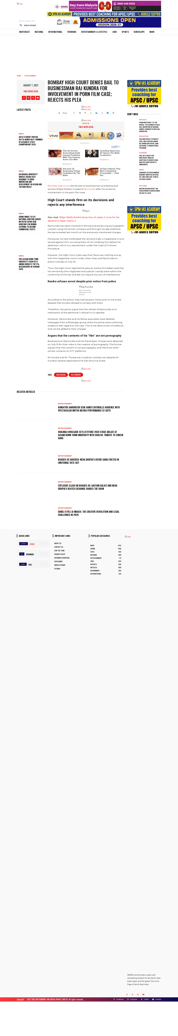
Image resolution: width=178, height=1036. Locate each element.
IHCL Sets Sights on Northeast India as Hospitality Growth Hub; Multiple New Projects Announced (148, 160)
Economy (143, 153)
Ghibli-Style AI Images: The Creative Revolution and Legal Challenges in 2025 (88, 513)
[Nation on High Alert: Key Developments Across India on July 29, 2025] (132, 189)
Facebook (120, 999)
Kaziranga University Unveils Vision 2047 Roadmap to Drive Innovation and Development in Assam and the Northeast (30, 180)
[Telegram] (107, 112)
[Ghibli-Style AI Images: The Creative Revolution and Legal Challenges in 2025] (36, 511)
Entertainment (30, 75)
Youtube (158, 999)
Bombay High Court (59, 186)
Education (143, 136)
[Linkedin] (96, 112)
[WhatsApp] (90, 112)
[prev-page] (128, 200)
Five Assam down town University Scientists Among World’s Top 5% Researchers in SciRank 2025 (29, 264)
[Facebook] (24, 98)
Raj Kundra (89, 189)
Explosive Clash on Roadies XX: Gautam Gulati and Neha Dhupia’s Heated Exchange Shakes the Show (87, 487)
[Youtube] (38, 98)
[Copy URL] (113, 112)
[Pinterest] (85, 112)
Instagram (133, 999)
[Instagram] (29, 98)
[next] (46, 543)
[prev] (42, 543)
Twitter (146, 999)
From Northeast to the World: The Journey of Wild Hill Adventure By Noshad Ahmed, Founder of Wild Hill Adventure (149, 126)
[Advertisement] (89, 53)
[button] (27, 25)
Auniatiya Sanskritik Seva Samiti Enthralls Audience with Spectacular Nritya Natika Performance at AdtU (89, 408)
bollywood (61, 374)
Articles (143, 119)
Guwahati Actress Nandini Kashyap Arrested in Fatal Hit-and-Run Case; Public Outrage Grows (149, 175)
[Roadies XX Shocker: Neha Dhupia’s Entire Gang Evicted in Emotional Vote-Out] (36, 459)
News (21, 134)
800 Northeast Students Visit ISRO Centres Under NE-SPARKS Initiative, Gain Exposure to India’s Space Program (148, 143)
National (143, 186)
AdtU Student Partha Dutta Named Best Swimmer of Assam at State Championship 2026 (31, 141)
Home (19, 75)
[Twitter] (33, 98)
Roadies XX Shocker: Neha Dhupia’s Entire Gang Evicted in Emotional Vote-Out (88, 461)
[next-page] (132, 200)
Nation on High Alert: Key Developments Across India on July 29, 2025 (149, 190)
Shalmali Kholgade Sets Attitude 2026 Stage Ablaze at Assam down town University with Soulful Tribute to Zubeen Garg (90, 435)
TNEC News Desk (30, 91)
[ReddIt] (102, 112)
